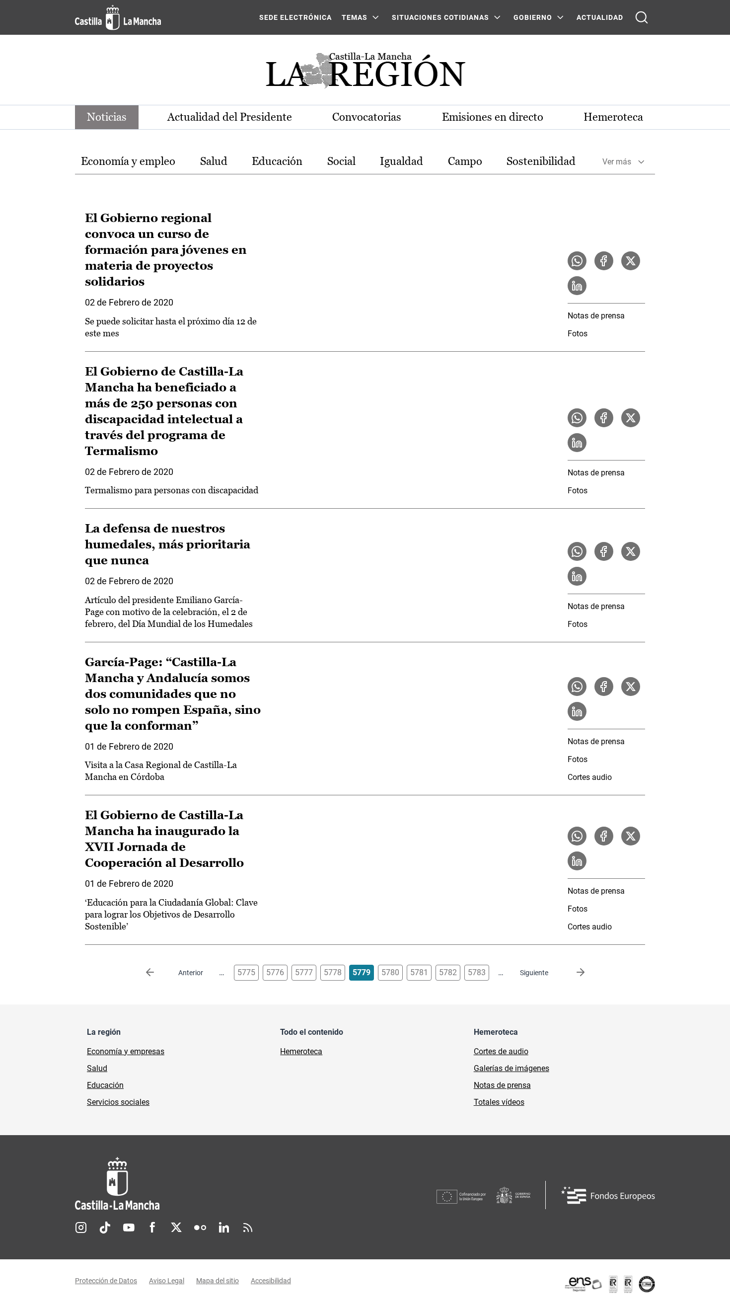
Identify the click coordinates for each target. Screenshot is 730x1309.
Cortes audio (590, 777)
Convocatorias (366, 117)
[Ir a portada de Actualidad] (365, 73)
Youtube (129, 1227)
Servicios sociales (118, 1102)
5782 (448, 972)
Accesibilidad (271, 1281)
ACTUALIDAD (600, 17)
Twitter (176, 1227)
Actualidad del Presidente (229, 117)
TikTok (105, 1227)
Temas (354, 17)
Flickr (200, 1227)
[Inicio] (209, 1183)
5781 (419, 972)
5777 (304, 972)
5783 (477, 972)
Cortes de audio (501, 1051)
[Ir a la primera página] (158, 973)
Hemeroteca (613, 117)
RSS (248, 1227)
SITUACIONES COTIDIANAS (440, 17)
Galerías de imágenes (511, 1068)
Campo (465, 161)
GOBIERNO (532, 17)
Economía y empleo (128, 161)
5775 (246, 972)
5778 (333, 972)
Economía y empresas (125, 1051)
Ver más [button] (616, 161)
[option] (128, 162)
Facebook (152, 1227)
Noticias (107, 117)
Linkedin (224, 1227)
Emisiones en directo (492, 117)
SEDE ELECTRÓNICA (295, 17)
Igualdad (401, 161)
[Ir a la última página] (572, 973)
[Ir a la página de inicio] (118, 17)
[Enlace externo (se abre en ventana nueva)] (609, 1284)
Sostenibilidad (541, 161)
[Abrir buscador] (641, 17)
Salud (213, 161)
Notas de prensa (596, 315)
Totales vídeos (499, 1102)
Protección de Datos (106, 1281)
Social (341, 161)
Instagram (81, 1227)
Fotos (577, 333)
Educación (277, 161)
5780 (390, 972)
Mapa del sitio (217, 1281)
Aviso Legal (166, 1281)
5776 (275, 972)
